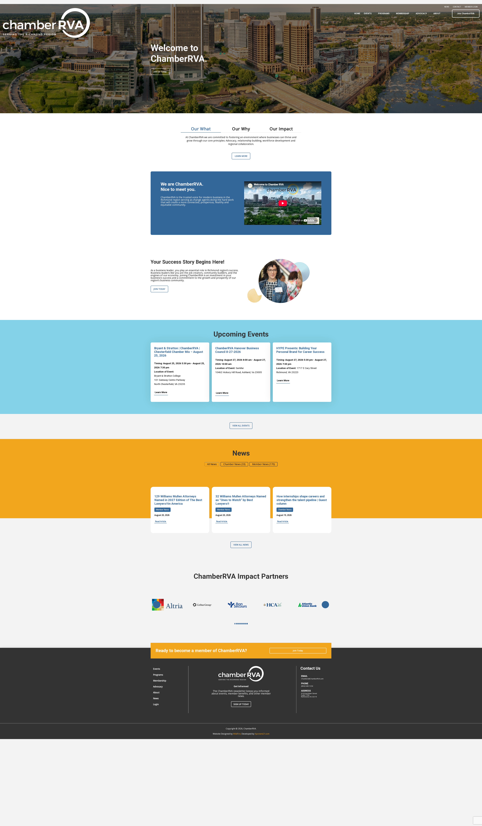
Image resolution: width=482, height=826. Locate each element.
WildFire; (237, 733)
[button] (448, 14)
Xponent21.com (262, 733)
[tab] (201, 129)
